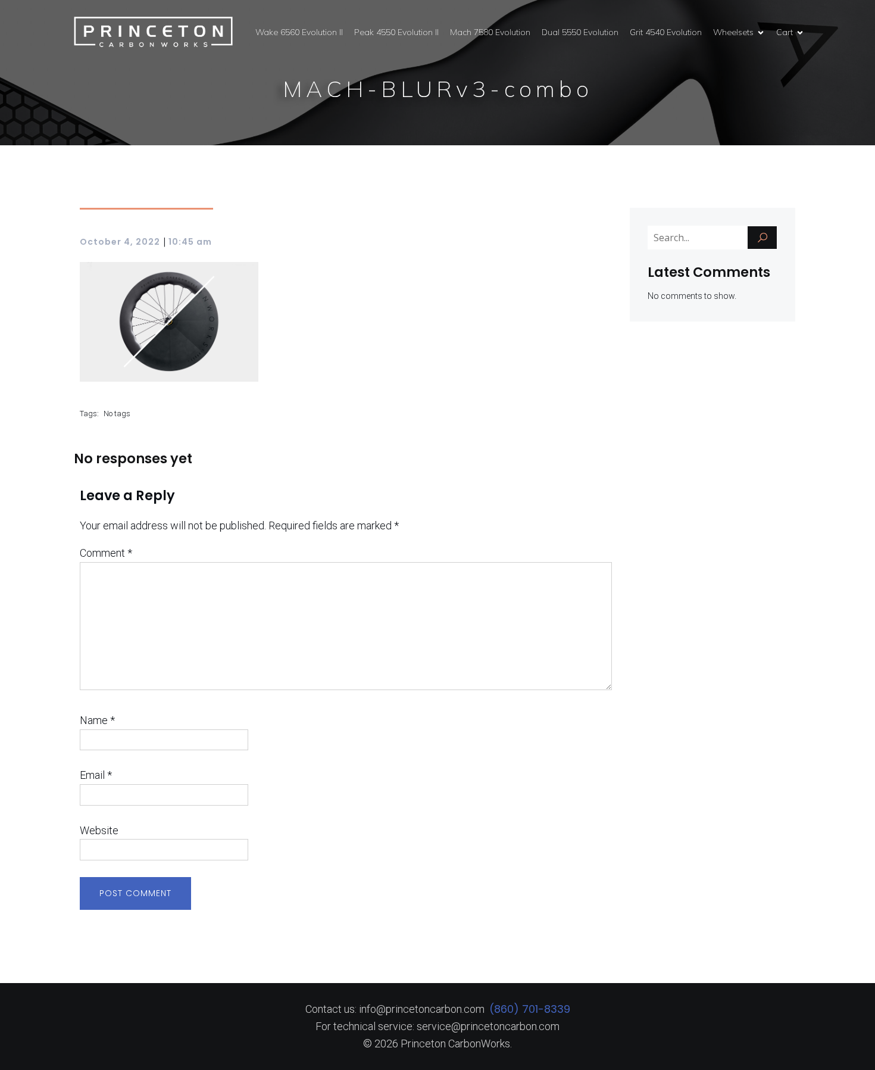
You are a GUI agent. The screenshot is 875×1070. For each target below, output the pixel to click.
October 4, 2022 (120, 242)
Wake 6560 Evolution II (299, 32)
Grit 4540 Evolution (666, 32)
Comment (106, 553)
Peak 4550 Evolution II (396, 32)
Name (97, 720)
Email (96, 775)
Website (99, 830)
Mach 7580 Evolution (490, 32)
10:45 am (190, 242)
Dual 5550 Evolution (580, 32)
